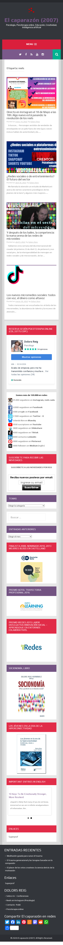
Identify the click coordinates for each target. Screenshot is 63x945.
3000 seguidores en (26, 441)
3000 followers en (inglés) (29, 445)
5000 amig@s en (25, 412)
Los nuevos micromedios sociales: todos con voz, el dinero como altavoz (31, 296)
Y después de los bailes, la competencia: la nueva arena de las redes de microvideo (31, 235)
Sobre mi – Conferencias (17, 896)
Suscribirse (31, 487)
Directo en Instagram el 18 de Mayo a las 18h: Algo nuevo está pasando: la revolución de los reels (31, 115)
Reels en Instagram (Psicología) (20, 900)
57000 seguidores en (28, 416)
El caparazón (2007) (31, 20)
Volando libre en (24, 420)
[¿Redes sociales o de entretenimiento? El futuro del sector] (31, 157)
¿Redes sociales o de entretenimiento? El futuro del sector (30, 178)
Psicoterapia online (15, 909)
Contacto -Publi (13, 905)
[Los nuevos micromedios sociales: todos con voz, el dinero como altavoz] (31, 278)
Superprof (13, 836)
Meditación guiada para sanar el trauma (24, 856)
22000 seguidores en (27, 407)
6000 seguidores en (25, 432)
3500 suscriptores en (27, 424)
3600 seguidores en (27, 428)
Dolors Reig (35, 122)
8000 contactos (24, 437)
